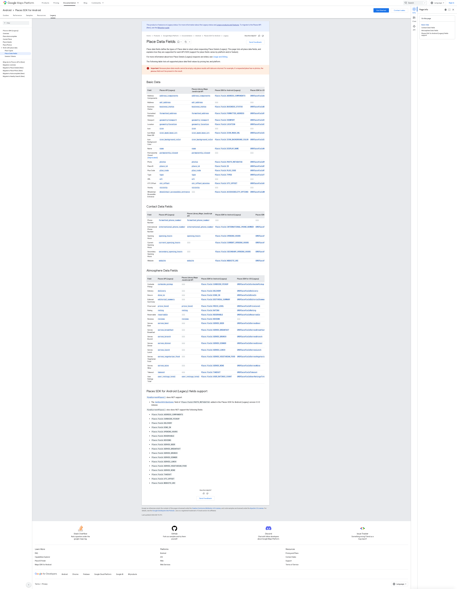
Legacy (53, 15)
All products (132, 574)
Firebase (86, 574)
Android (7, 10)
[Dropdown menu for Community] (104, 3)
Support (289, 561)
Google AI (119, 574)
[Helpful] (259, 36)
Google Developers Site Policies (163, 511)
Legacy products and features (228, 25)
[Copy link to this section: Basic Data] (162, 82)
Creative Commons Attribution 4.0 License (206, 508)
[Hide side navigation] (28, 584)
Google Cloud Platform (102, 574)
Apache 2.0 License (256, 508)
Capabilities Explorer (42, 557)
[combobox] (415, 3)
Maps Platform (25, 3)
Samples (29, 15)
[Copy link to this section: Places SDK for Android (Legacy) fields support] (209, 391)
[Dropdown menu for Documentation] (79, 3)
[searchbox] (16, 23)
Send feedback (255, 42)
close (453, 9)
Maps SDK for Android (43, 565)
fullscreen (449, 9)
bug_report (445, 9)
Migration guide (163, 28)
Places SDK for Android (28, 10)
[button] (15, 47)
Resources (41, 15)
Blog (85, 3)
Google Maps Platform (171, 36)
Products (45, 3)
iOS (161, 557)
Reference (17, 15)
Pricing (56, 3)
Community (96, 3)
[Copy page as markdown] (186, 42)
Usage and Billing (220, 57)
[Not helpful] (263, 36)
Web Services (165, 565)
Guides (6, 15)
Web (162, 561)
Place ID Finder (40, 561)
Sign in (451, 3)
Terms (37, 584)
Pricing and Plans (292, 553)
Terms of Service (292, 565)
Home (149, 36)
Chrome (75, 574)
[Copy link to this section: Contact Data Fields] (174, 206)
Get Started (381, 10)
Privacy (44, 584)
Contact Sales (291, 557)
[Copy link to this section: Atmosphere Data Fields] (180, 270)
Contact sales (399, 10)
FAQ (36, 553)
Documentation (69, 3)
